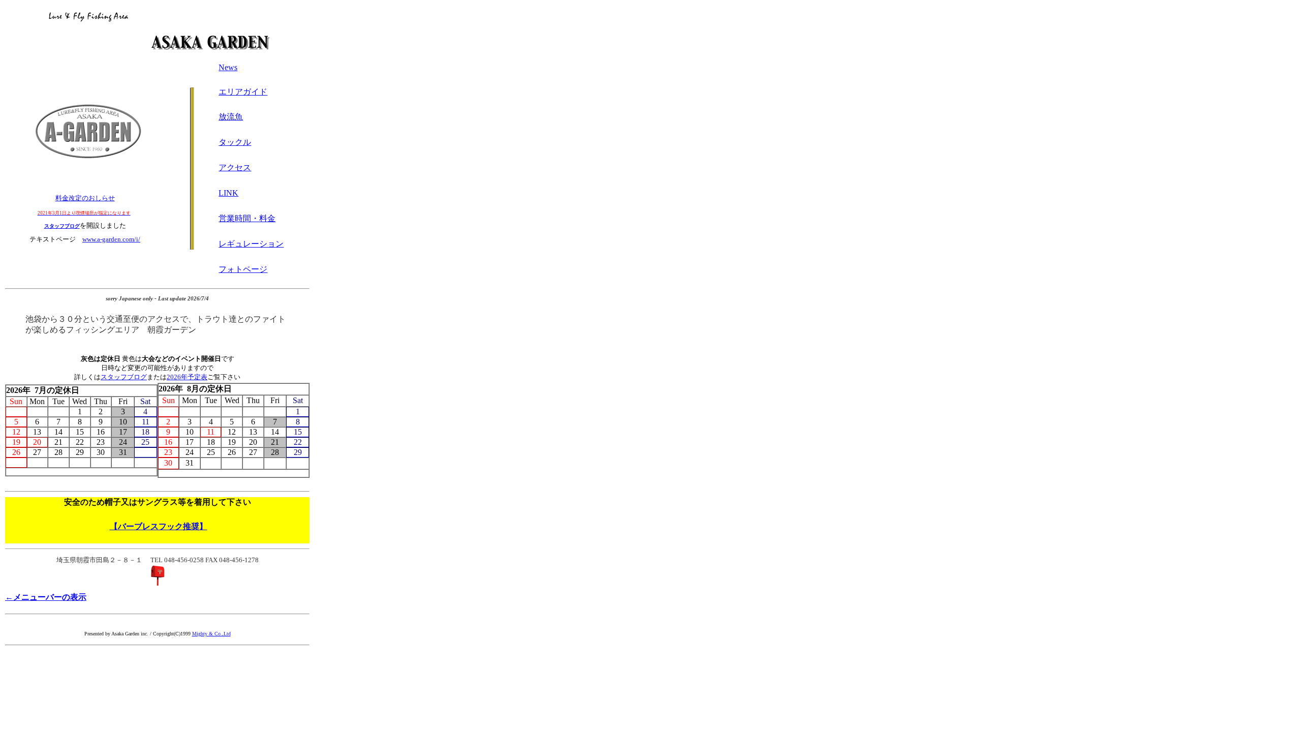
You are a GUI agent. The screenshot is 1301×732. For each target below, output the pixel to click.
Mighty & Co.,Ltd (211, 633)
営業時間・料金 (247, 218)
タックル (235, 142)
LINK (228, 193)
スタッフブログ (124, 377)
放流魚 (231, 116)
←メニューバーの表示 (45, 597)
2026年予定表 (187, 377)
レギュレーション (251, 243)
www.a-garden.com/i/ (111, 239)
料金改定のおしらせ (85, 198)
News (228, 67)
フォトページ (243, 269)
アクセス (235, 167)
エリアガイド (243, 91)
